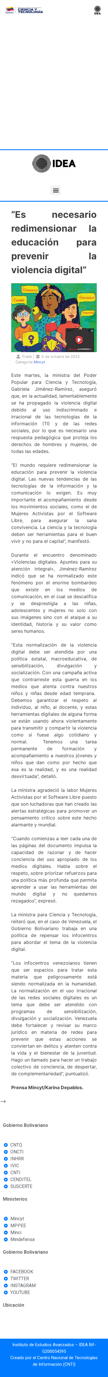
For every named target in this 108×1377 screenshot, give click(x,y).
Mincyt (39, 362)
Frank (27, 356)
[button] (55, 190)
